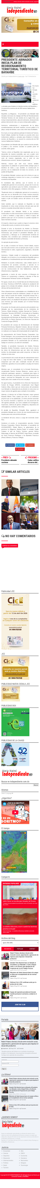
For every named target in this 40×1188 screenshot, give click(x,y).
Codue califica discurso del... (33, 461)
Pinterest (21, 449)
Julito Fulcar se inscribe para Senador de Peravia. (19, 901)
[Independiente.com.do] (13, 1128)
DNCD (23, 1153)
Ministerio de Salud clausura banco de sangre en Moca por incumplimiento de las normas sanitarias (24, 974)
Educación (6, 1158)
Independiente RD (17, 1175)
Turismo (5, 1168)
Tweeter (21, 445)
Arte (22, 1151)
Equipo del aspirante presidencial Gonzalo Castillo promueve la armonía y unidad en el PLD (23, 994)
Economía (24, 1156)
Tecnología (24, 1165)
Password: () (5, 1063)
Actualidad (6, 1151)
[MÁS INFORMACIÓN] (20, 28)
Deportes (6, 1156)
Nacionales (24, 1160)
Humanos (24, 1158)
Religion (23, 1163)
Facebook (11, 445)
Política (5, 1163)
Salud (5, 1165)
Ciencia (5, 1153)
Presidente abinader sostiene (9, 461)
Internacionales (8, 1160)
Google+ (31, 445)
